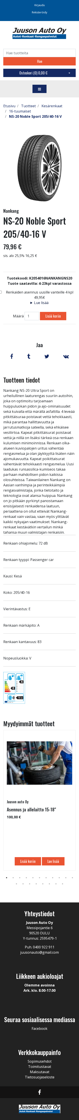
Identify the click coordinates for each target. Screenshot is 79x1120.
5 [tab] (33, 878)
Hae (39, 61)
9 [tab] (59, 878)
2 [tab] (13, 878)
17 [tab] (49, 884)
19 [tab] (62, 884)
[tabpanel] (39, 800)
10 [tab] (66, 878)
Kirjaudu (39, 5)
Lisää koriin (53, 316)
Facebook (39, 1028)
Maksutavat (39, 1071)
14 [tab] (29, 884)
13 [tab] (23, 884)
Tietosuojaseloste (39, 1077)
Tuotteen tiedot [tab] (21, 379)
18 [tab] (56, 884)
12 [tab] (16, 884)
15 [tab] (36, 884)
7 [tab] (46, 878)
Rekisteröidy (39, 12)
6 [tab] (39, 878)
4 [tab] (26, 878)
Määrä (18, 316)
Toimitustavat (39, 1066)
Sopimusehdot (40, 1061)
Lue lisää (41, 302)
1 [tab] (6, 878)
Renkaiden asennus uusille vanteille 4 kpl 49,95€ (39, 295)
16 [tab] (43, 884)
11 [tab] (72, 878)
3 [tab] (20, 878)
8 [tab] (52, 878)
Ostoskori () (33, 73)
